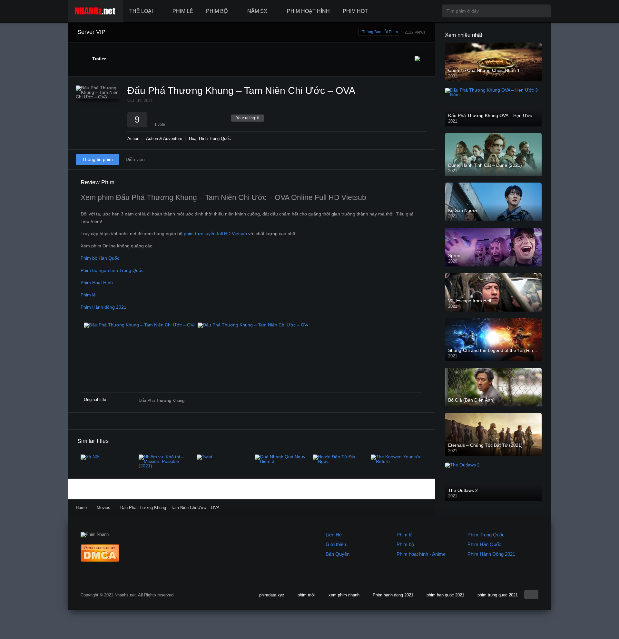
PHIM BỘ (217, 11)
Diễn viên (135, 159)
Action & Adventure (164, 138)
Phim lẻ (88, 294)
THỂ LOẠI (141, 11)
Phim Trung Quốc (486, 534)
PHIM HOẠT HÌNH (308, 11)
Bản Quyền (337, 554)
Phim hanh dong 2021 (393, 595)
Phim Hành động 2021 (103, 307)
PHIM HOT (355, 11)
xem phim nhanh (344, 595)
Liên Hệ (334, 534)
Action (133, 138)
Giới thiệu (336, 544)
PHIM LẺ (182, 11)
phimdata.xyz (271, 595)
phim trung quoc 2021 (497, 595)
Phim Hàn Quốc (484, 544)
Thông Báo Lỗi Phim (380, 32)
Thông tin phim (97, 159)
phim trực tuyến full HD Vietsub (215, 233)
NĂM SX (257, 11)
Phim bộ (405, 544)
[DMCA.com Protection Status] (100, 560)
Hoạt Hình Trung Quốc (210, 138)
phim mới (306, 595)
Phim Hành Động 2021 (491, 554)
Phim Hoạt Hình (97, 282)
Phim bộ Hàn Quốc (100, 258)
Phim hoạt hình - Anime (421, 554)
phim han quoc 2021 (445, 595)
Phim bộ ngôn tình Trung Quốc (112, 270)
